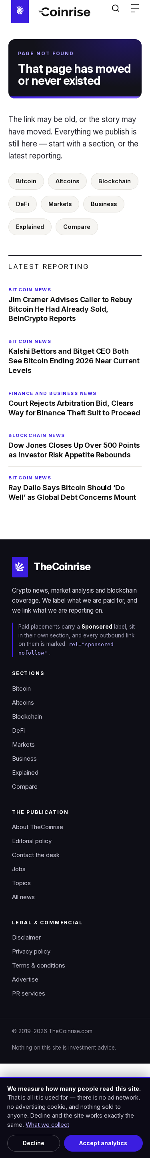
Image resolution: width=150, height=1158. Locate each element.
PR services (28, 993)
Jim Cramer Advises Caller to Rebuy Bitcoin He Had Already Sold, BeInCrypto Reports (70, 305)
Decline (33, 1143)
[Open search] (115, 8)
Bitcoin (26, 181)
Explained (30, 226)
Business (104, 203)
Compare (76, 226)
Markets (60, 203)
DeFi (22, 203)
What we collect (47, 1124)
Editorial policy (32, 841)
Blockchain (114, 181)
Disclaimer (26, 937)
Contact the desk (36, 855)
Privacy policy (31, 951)
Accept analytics (103, 1143)
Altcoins (67, 181)
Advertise (25, 979)
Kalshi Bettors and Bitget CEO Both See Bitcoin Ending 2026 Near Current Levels (74, 357)
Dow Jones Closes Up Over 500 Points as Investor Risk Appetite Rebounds (74, 446)
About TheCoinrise (37, 827)
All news (23, 897)
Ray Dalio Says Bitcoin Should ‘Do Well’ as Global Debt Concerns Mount (72, 488)
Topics (21, 883)
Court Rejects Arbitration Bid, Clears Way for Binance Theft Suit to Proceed (74, 404)
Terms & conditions (38, 965)
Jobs (19, 869)
